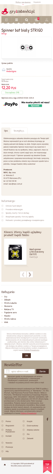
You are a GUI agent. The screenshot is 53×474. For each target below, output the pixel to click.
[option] (26, 253)
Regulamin (37, 2)
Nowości (7, 315)
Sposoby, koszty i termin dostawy (17, 212)
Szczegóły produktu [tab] (20, 130)
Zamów (42, 371)
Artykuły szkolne (33, 430)
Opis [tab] (6, 130)
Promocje (9, 447)
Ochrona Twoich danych (14, 205)
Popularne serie (10, 312)
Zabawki (7, 299)
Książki (29, 421)
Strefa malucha (10, 303)
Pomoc (8, 421)
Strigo (4, 33)
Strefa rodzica (10, 319)
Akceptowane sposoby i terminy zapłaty (20, 216)
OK (26, 355)
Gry (5, 296)
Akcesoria (8, 306)
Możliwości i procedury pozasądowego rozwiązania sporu (25, 220)
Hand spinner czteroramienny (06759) (36, 252)
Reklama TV (9, 309)
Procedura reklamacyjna (14, 209)
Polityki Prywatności (31, 350)
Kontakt (8, 436)
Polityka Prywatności (10, 431)
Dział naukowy (32, 426)
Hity (7, 451)
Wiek (6, 322)
